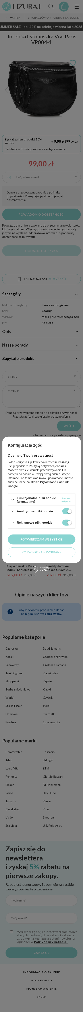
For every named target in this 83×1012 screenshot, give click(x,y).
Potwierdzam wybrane (41, 552)
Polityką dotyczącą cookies (47, 466)
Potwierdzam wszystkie (41, 539)
